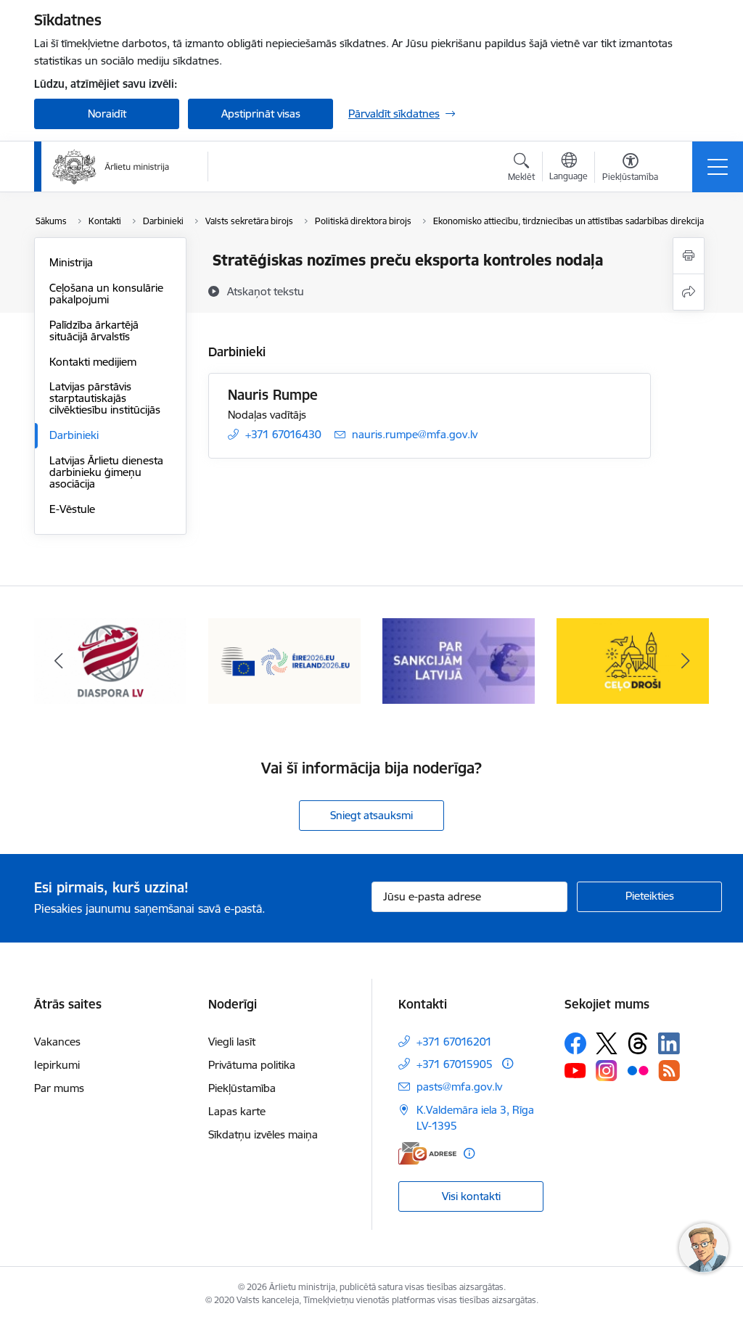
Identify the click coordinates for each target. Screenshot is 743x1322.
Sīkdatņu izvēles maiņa (263, 1134)
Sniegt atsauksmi (371, 815)
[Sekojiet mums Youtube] (575, 1069)
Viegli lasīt (231, 1041)
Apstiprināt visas (260, 113)
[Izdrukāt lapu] (688, 256)
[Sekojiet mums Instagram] (606, 1070)
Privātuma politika (251, 1065)
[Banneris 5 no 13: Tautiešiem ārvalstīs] (110, 660)
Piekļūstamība (242, 1088)
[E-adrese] (427, 1153)
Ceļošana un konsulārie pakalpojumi (106, 293)
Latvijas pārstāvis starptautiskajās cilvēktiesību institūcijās (104, 397)
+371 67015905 (454, 1064)
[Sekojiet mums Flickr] (638, 1069)
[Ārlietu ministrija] (111, 166)
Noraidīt (107, 113)
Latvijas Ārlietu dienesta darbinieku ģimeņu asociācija (106, 471)
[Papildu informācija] (507, 1063)
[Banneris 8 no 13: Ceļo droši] (633, 660)
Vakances (57, 1041)
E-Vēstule (72, 509)
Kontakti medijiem (92, 362)
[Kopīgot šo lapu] (688, 292)
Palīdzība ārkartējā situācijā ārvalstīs (94, 330)
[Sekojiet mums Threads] (638, 1043)
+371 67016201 (454, 1041)
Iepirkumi (57, 1065)
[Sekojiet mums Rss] (669, 1070)
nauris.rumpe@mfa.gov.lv (414, 434)
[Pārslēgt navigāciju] (717, 166)
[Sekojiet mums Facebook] (575, 1043)
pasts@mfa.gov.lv (459, 1086)
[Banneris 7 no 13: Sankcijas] (458, 660)
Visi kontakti (471, 1196)
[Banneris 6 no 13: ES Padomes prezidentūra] (284, 660)
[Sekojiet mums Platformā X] (606, 1043)
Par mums (59, 1088)
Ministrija (71, 262)
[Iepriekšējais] (58, 661)
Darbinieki (74, 435)
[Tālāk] (685, 661)
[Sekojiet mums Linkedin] (669, 1043)
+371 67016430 (283, 434)
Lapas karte (237, 1111)
